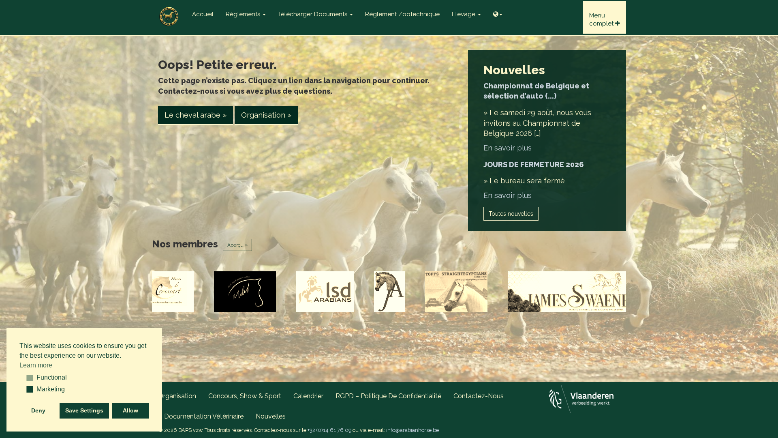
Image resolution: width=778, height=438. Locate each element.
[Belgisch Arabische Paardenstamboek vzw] (169, 10)
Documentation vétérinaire (204, 416)
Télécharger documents (313, 14)
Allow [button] (130, 410)
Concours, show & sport (244, 396)
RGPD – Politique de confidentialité (388, 396)
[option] (178, 291)
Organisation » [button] (266, 115)
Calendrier (308, 396)
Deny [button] (38, 410)
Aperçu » (237, 245)
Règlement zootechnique (402, 14)
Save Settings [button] (84, 410)
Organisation (177, 396)
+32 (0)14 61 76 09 (329, 430)
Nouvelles (271, 416)
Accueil (203, 14)
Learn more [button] (35, 365)
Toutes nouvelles (511, 213)
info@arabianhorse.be (412, 430)
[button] (26, 377)
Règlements (244, 14)
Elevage (464, 14)
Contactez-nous (478, 396)
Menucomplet (602, 19)
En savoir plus (507, 148)
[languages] (498, 12)
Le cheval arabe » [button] (196, 115)
